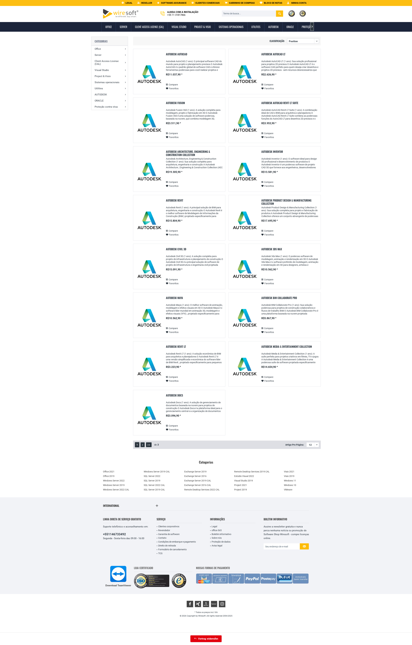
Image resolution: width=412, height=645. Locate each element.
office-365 (217, 530)
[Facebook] (190, 604)
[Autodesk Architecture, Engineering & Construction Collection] (149, 172)
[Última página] (149, 444)
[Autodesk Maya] (149, 318)
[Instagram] (222, 604)
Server (98, 55)
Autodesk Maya (174, 298)
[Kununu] (214, 604)
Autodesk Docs (174, 395)
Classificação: (277, 41)
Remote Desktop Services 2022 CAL (202, 489)
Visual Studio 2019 (243, 480)
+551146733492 (114, 534)
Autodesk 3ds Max (271, 249)
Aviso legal (217, 545)
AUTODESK (101, 94)
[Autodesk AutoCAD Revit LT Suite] (244, 124)
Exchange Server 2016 (195, 476)
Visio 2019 (289, 476)
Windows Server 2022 (114, 480)
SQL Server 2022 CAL (154, 485)
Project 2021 (240, 485)
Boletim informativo (221, 534)
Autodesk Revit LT (176, 347)
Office (98, 48)
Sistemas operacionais (107, 82)
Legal (214, 526)
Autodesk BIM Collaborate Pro (279, 298)
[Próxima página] (142, 444)
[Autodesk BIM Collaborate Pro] (244, 318)
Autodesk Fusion (175, 103)
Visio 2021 (289, 471)
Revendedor (164, 530)
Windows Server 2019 (114, 485)
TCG (160, 553)
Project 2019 (240, 489)
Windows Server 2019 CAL (157, 471)
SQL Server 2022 (152, 476)
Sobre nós (217, 538)
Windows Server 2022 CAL (116, 489)
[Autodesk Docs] (149, 416)
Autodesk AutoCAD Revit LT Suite (279, 103)
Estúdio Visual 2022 (244, 476)
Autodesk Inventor (272, 152)
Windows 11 (290, 480)
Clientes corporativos (168, 526)
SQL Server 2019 (152, 480)
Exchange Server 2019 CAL (197, 480)
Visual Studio (102, 70)
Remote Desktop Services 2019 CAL (252, 471)
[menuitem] (239, 3)
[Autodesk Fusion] (149, 124)
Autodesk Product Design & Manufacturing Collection (286, 202)
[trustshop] (179, 580)
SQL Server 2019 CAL (154, 489)
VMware (288, 489)
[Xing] (198, 604)
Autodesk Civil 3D (176, 249)
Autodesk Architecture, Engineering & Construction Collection (188, 153)
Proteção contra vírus (106, 106)
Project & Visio (103, 76)
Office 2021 (108, 471)
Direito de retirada (167, 545)
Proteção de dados (221, 541)
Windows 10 (290, 485)
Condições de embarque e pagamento (177, 541)
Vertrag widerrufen (208, 638)
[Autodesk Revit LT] (149, 367)
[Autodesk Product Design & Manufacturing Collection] (244, 221)
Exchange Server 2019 (195, 471)
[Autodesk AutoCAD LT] (244, 75)
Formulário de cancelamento (172, 549)
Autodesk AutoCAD (176, 54)
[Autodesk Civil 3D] (149, 270)
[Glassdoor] (206, 604)
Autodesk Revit (174, 200)
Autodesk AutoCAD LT (273, 54)
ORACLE (99, 100)
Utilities (99, 88)
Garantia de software (168, 534)
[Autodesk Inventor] (244, 172)
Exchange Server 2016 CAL (197, 485)
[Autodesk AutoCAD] (149, 75)
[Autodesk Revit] (149, 221)
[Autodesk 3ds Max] (244, 270)
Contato (162, 538)
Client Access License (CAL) (107, 62)
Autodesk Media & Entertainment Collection (286, 347)
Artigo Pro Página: (294, 444)
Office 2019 (108, 476)
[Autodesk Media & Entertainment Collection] (244, 367)
